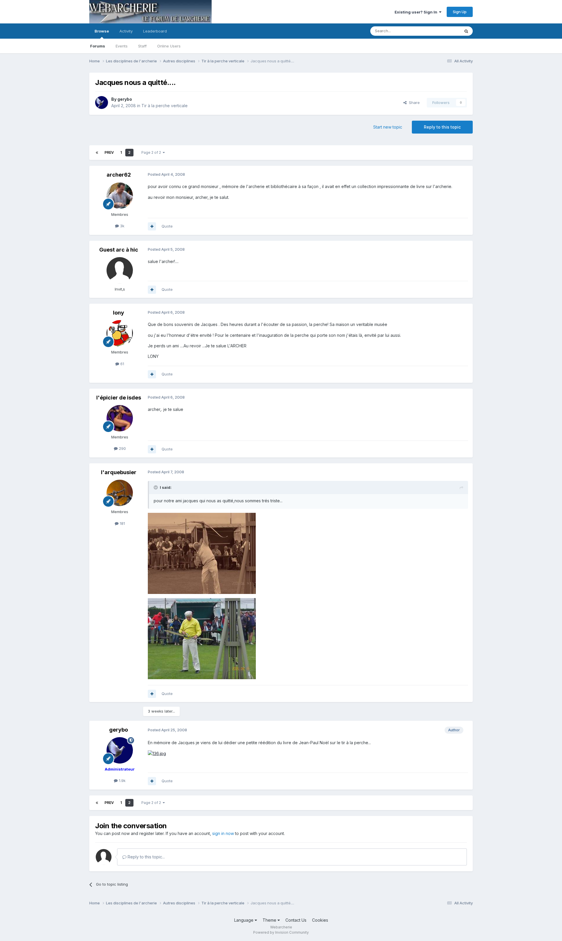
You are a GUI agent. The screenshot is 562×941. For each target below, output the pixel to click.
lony (118, 313)
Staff (142, 46)
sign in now (223, 833)
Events (122, 46)
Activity (126, 31)
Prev (109, 152)
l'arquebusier (118, 472)
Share (413, 102)
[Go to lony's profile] (120, 333)
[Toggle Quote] (156, 487)
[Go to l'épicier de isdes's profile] (120, 418)
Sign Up (460, 11)
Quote (167, 226)
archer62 (119, 175)
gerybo (124, 99)
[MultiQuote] (152, 226)
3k (121, 225)
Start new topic (387, 126)
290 (122, 448)
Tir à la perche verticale (164, 105)
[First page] (97, 152)
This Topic (443, 31)
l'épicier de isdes (118, 397)
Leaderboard (155, 31)
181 (122, 523)
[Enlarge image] (157, 753)
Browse (102, 31)
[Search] (466, 31)
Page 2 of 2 (152, 152)
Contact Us (295, 920)
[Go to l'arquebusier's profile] (120, 493)
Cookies (320, 920)
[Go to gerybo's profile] (101, 102)
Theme (270, 920)
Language (244, 920)
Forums (97, 46)
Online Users (169, 46)
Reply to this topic (442, 126)
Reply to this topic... (145, 856)
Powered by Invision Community (281, 932)
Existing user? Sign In (417, 12)
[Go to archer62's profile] (120, 195)
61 (121, 363)
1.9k (122, 780)
